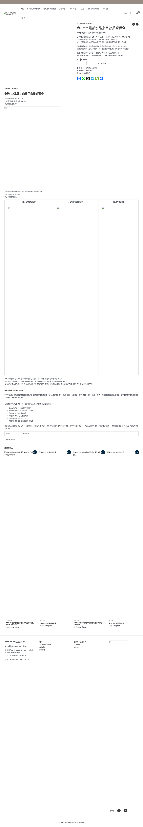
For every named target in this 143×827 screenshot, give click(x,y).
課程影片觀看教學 (93, 9)
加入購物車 (102, 63)
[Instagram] (112, 810)
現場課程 (62, 9)
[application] (66, 8)
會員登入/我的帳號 (49, 9)
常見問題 (105, 9)
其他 (82, 9)
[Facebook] (119, 810)
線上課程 (73, 9)
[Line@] (126, 810)
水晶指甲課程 (81, 23)
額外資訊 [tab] (15, 88)
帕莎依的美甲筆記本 (33, 9)
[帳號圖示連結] (130, 13)
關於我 (23, 18)
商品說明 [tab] (7, 88)
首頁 (22, 9)
